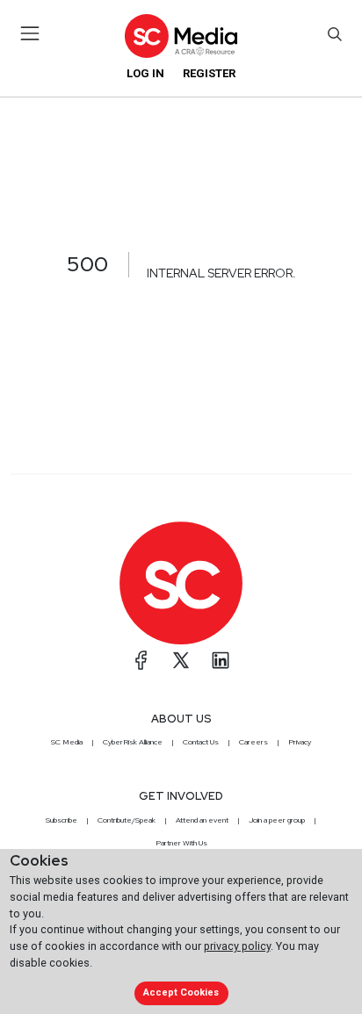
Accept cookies (181, 992)
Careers (253, 742)
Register (209, 73)
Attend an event (202, 820)
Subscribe (61, 820)
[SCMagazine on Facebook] (141, 660)
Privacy (299, 742)
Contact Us (201, 742)
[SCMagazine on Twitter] (181, 660)
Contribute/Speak (127, 820)
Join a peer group (277, 820)
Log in (145, 73)
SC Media (67, 742)
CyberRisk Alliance (133, 742)
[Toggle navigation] (30, 33)
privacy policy (237, 946)
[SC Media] (181, 35)
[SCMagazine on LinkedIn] (220, 660)
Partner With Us (181, 843)
